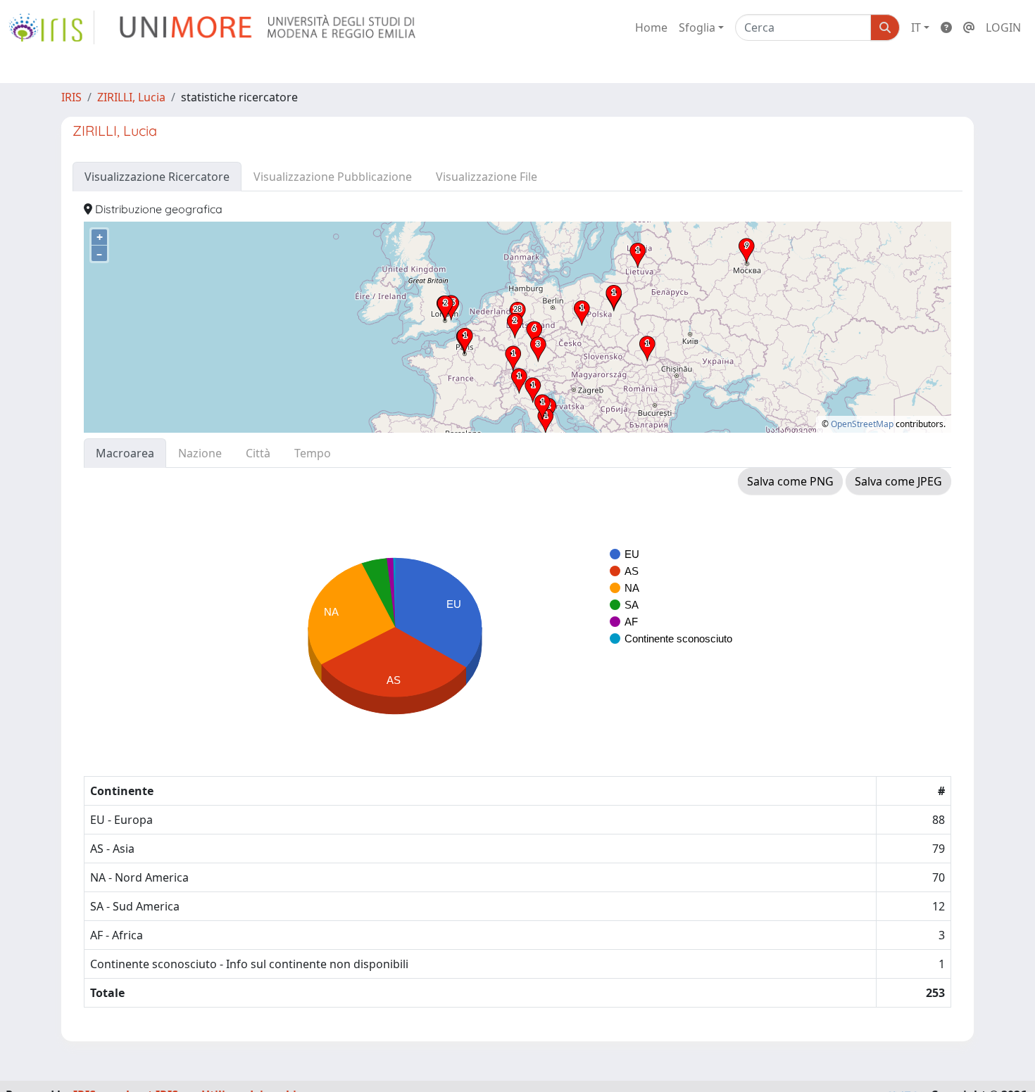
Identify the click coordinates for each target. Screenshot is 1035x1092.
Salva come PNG (790, 481)
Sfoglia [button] (697, 27)
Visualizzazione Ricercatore (157, 176)
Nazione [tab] (200, 453)
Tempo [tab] (312, 453)
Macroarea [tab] (125, 453)
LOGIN (1003, 27)
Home (651, 27)
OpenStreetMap (862, 424)
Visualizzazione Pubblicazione (332, 176)
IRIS (71, 97)
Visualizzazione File (486, 176)
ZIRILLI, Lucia (131, 97)
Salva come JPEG (898, 481)
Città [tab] (258, 453)
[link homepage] (51, 27)
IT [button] (916, 27)
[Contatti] (969, 27)
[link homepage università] (269, 27)
